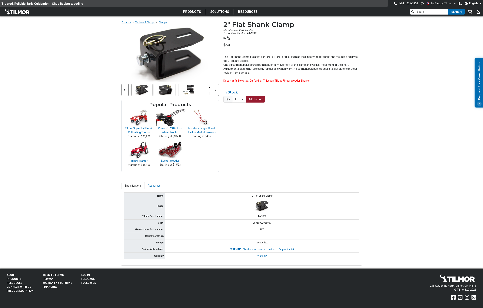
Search (456, 11)
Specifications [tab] (133, 185)
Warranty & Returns (57, 282)
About (11, 274)
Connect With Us (19, 286)
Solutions (219, 12)
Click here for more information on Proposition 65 (262, 249)
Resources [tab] (154, 185)
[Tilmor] (228, 38)
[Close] (479, 104)
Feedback (88, 278)
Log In (85, 274)
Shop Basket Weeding (67, 3)
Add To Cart (255, 99)
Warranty (262, 256)
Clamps (163, 22)
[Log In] (478, 11)
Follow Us (88, 282)
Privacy (48, 278)
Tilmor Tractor (139, 160)
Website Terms (53, 274)
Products (192, 12)
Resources (248, 12)
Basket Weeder (170, 160)
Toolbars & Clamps (145, 22)
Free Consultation (20, 290)
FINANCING (50, 286)
